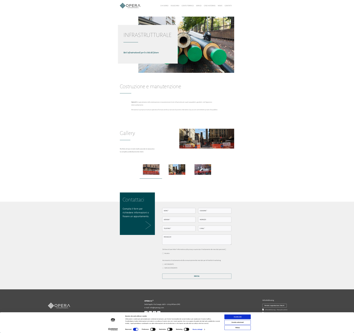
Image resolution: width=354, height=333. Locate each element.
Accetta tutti (238, 317)
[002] (177, 169)
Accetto (167, 253)
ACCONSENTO (169, 264)
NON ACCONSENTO (170, 268)
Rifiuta (237, 327)
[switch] (153, 329)
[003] (203, 169)
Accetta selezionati (237, 322)
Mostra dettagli (197, 329)
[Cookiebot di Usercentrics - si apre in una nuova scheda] (113, 329)
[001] (151, 169)
